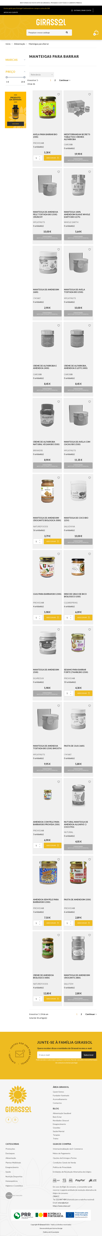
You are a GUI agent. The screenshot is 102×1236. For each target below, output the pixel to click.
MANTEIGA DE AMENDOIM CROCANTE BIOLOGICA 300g (47, 519)
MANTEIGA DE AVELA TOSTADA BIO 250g (74, 290)
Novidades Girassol (61, 1120)
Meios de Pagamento (61, 1153)
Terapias (56, 1135)
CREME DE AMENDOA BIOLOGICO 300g (43, 976)
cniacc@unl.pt (63, 1203)
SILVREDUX (38, 678)
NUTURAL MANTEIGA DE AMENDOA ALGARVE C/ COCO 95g (76, 824)
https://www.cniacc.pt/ (61, 1206)
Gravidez (56, 1128)
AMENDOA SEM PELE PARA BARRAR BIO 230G (46, 900)
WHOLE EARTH (71, 222)
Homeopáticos (12, 1181)
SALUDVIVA (69, 526)
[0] (95, 32)
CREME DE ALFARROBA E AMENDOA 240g (45, 366)
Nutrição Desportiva (14, 1176)
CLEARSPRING (71, 602)
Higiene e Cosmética (14, 1186)
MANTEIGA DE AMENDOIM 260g (46, 290)
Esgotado (78, 159)
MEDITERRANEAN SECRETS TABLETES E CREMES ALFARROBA (77, 137)
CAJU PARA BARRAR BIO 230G (47, 594)
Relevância (36, 74)
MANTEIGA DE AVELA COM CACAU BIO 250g (77, 443)
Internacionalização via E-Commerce (68, 1149)
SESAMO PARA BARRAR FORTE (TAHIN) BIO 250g (76, 670)
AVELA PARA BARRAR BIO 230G (45, 135)
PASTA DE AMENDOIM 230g (77, 899)
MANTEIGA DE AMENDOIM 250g (46, 670)
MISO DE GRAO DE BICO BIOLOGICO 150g (75, 595)
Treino (55, 1138)
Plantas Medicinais (13, 1162)
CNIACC (56, 1196)
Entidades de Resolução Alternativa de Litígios (72, 1172)
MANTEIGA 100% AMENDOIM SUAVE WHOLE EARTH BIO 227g (77, 214)
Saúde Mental (58, 1131)
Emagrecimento (59, 1124)
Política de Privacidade (62, 1167)
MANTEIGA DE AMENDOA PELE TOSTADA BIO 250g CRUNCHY (45, 214)
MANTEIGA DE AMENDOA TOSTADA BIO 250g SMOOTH (47, 747)
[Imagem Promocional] (15, 109)
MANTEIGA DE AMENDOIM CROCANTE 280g (77, 976)
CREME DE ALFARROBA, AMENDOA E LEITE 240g (76, 366)
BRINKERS (38, 450)
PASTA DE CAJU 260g (74, 746)
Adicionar (51, 158)
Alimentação (11, 1158)
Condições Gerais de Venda (64, 1162)
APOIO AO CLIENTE (11, 12)
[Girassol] (51, 22)
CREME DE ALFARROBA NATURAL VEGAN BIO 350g (46, 443)
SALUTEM (68, 984)
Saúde (8, 1172)
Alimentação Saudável (62, 1113)
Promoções (10, 1149)
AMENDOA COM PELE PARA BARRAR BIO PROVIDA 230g (46, 823)
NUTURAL (68, 832)
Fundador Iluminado (61, 1095)
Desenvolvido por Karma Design (51, 1228)
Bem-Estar (57, 1117)
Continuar (64, 80)
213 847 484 (61, 1199)
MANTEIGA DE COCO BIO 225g (76, 519)
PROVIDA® (38, 143)
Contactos (57, 1103)
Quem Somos (58, 1092)
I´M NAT (37, 298)
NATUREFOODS (40, 526)
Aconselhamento (60, 1099)
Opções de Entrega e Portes (65, 1158)
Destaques (10, 1153)
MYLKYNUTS (39, 222)
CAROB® (68, 144)
